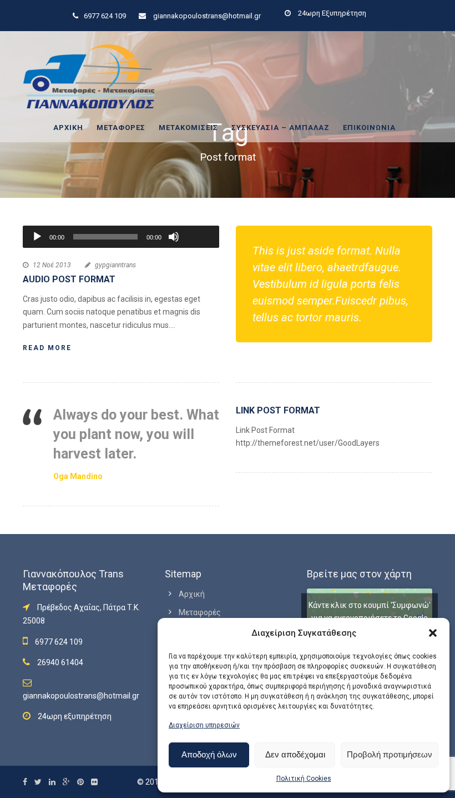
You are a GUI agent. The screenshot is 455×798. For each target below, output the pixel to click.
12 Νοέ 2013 (52, 265)
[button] (432, 633)
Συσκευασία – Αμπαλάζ (280, 127)
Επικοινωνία (369, 127)
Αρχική (68, 127)
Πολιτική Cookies (303, 778)
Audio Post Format (69, 279)
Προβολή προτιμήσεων (389, 754)
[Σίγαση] (173, 236)
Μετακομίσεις (188, 127)
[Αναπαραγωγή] (37, 236)
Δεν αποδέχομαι (295, 754)
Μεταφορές (121, 127)
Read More (47, 348)
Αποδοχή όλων (209, 754)
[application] (121, 237)
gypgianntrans (115, 265)
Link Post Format (278, 410)
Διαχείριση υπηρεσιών (204, 725)
